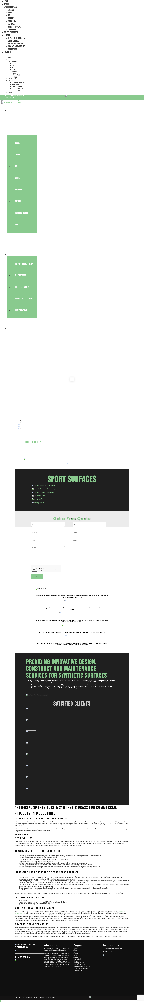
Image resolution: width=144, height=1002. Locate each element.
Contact (7, 52)
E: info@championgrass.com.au (112, 948)
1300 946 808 (10, 97)
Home (9, 58)
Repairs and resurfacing (81, 966)
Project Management (16, 46)
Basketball (12, 21)
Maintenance (13, 40)
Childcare (12, 29)
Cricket (11, 18)
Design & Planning (15, 43)
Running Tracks (14, 26)
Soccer (11, 9)
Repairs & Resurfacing (17, 38)
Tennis (10, 12)
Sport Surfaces (10, 7)
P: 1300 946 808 (107, 951)
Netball (11, 23)
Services (7, 35)
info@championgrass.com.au (14, 95)
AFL (9, 15)
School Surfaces (11, 32)
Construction (13, 49)
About (6, 4)
